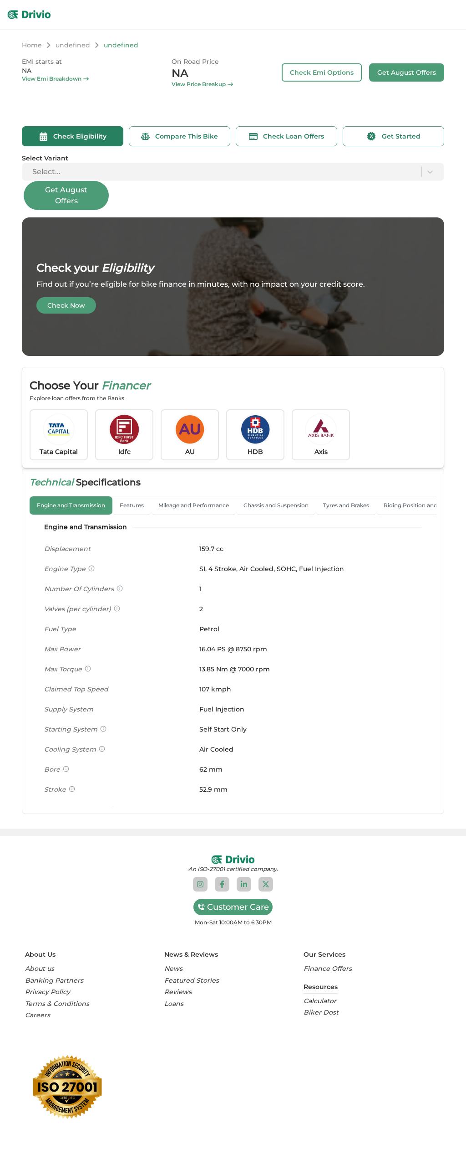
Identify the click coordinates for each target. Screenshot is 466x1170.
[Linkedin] (244, 884)
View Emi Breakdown (51, 78)
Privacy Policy (47, 992)
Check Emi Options (322, 72)
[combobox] (33, 171)
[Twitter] (265, 884)
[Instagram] (200, 884)
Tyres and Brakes (346, 505)
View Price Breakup (199, 84)
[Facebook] (222, 884)
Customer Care (238, 907)
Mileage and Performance (193, 505)
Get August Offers (406, 72)
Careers (37, 1015)
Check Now (66, 305)
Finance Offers (328, 969)
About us (39, 969)
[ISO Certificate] (233, 1087)
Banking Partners (54, 980)
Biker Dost (321, 1012)
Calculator (320, 1001)
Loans (173, 1004)
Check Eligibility (79, 136)
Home (32, 45)
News (173, 969)
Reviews (178, 992)
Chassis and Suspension (276, 505)
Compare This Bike (186, 136)
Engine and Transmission (71, 505)
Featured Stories (191, 980)
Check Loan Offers (293, 136)
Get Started (401, 136)
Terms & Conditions (57, 1004)
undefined (73, 45)
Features (132, 505)
